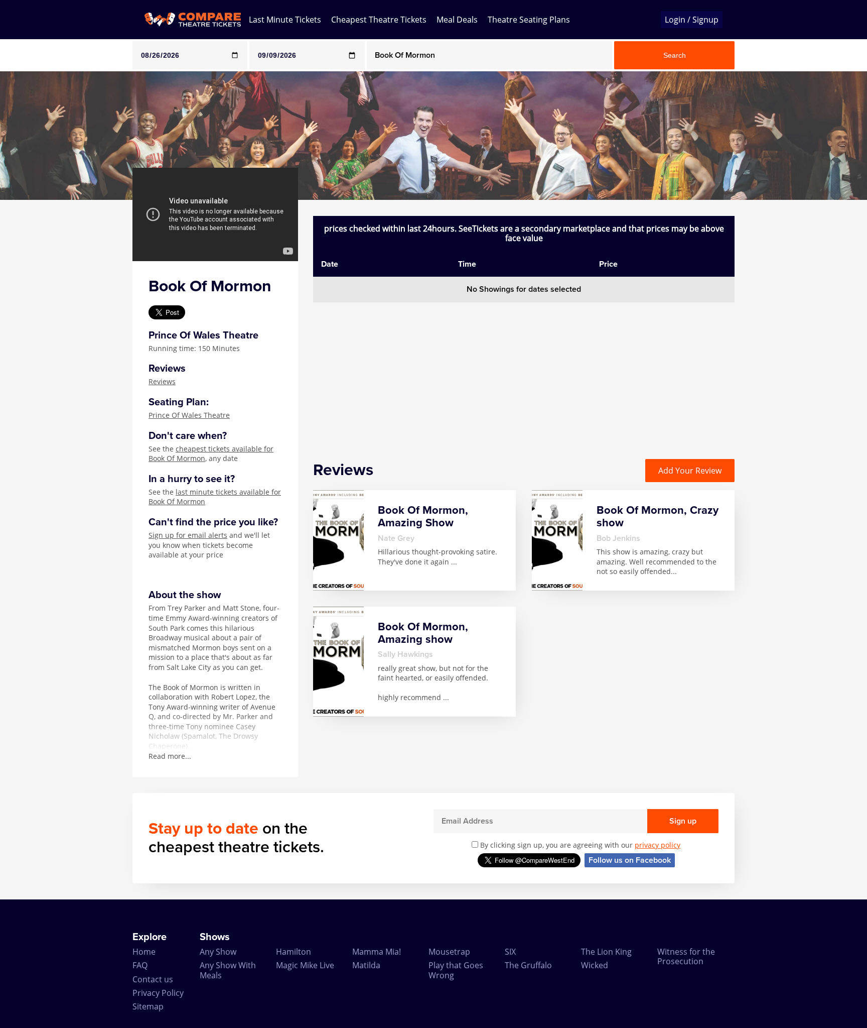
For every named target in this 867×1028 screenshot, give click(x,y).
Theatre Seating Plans (529, 19)
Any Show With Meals (228, 970)
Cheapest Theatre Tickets (378, 19)
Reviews (162, 381)
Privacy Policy (158, 992)
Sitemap (148, 1006)
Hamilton (293, 951)
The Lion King (606, 951)
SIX (510, 951)
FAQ (140, 965)
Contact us (152, 979)
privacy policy (657, 845)
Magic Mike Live (305, 965)
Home (144, 951)
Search (674, 55)
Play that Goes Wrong (455, 970)
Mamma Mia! (376, 951)
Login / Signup (691, 19)
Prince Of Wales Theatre (189, 415)
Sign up (682, 821)
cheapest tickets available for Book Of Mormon (211, 454)
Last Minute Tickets (285, 19)
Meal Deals (457, 19)
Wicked (594, 965)
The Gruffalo (528, 965)
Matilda (366, 965)
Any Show (218, 951)
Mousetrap (449, 951)
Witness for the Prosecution (686, 956)
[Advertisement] (41, 350)
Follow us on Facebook (630, 860)
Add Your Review (689, 470)
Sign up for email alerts (188, 535)
